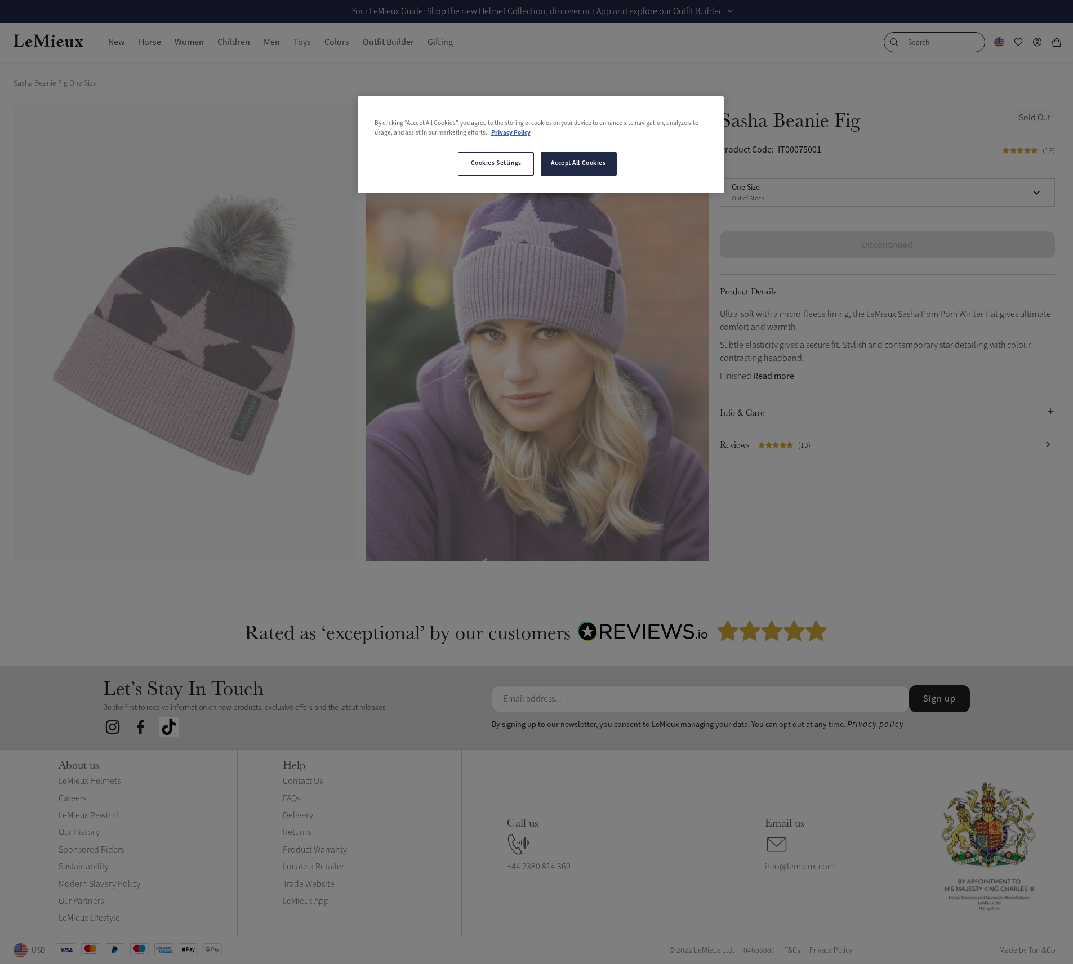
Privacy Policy (511, 132)
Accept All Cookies (578, 163)
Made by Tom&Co (1027, 950)
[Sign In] (1037, 42)
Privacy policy (875, 724)
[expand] (731, 11)
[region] (541, 144)
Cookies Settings (496, 163)
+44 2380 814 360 (539, 866)
